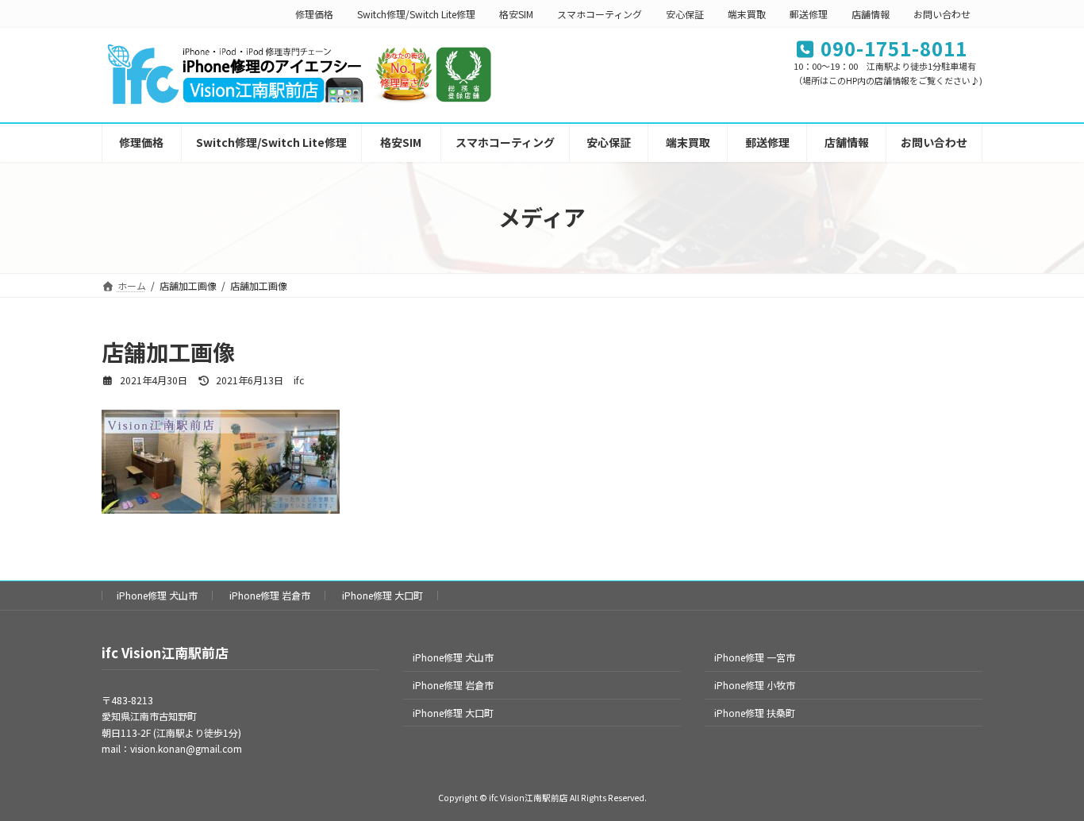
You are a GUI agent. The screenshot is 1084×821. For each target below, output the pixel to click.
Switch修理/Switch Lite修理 (416, 14)
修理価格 (314, 14)
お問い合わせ (942, 14)
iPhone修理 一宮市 (754, 657)
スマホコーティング (599, 14)
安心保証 (685, 14)
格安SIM (516, 14)
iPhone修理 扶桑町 (754, 712)
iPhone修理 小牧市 (754, 685)
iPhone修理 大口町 (382, 595)
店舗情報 (870, 14)
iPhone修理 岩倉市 (269, 595)
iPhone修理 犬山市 (157, 595)
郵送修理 (809, 14)
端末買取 (747, 14)
